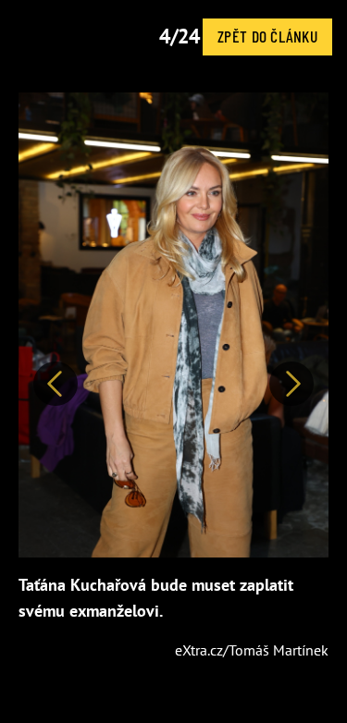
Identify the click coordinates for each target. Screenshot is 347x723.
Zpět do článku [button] (267, 36)
